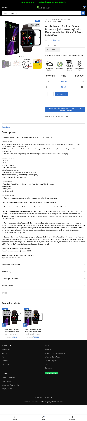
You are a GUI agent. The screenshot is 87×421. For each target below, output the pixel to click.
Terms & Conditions (8, 378)
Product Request (51, 361)
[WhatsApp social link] (64, 116)
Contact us (49, 368)
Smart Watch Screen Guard (61, 19)
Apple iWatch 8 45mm (53, 21)
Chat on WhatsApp (51, 373)
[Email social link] (56, 116)
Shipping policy (7, 389)
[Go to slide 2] (21, 56)
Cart (3, 357)
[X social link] (53, 116)
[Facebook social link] (51, 116)
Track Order (6, 364)
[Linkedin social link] (62, 116)
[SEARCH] (83, 13)
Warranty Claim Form (52, 357)
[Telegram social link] (67, 116)
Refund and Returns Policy (11, 385)
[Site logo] (43, 7)
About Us (48, 350)
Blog (46, 364)
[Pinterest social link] (59, 116)
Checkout (5, 361)
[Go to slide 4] (26, 56)
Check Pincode (52, 50)
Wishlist (4, 353)
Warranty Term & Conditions (55, 353)
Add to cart (61, 94)
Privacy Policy (6, 381)
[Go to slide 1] (19, 56)
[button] (4, 38)
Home (47, 19)
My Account (6, 350)
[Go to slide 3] (23, 56)
